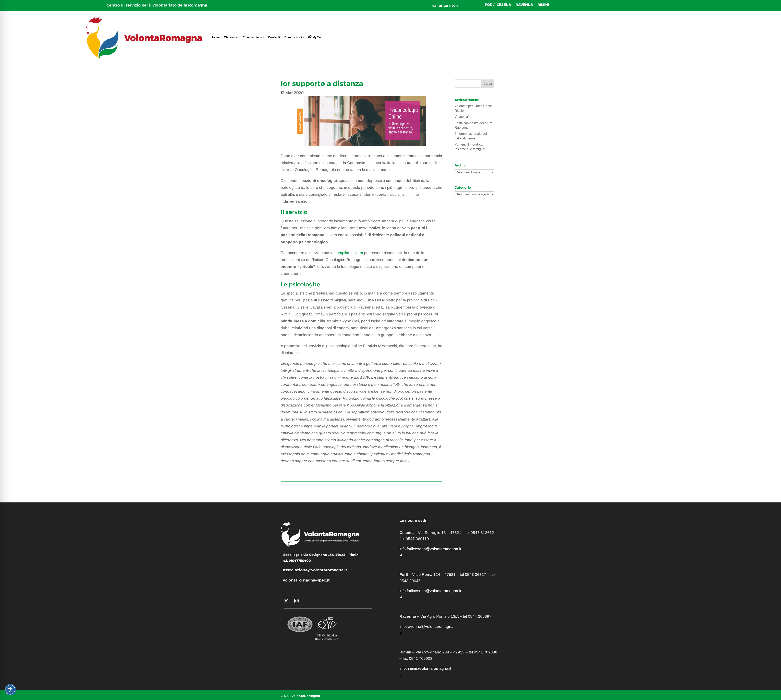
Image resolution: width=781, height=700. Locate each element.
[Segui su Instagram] (296, 601)
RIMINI (543, 5)
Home (215, 37)
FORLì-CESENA (498, 5)
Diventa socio (294, 37)
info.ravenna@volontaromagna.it (427, 626)
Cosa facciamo (253, 37)
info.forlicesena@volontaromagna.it (430, 549)
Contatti (274, 37)
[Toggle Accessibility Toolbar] (10, 689)
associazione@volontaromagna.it (315, 570)
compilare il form (349, 253)
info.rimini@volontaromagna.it (425, 668)
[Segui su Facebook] (401, 555)
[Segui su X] (286, 601)
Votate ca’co (463, 116)
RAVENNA (524, 5)
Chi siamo (231, 37)
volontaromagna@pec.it (306, 580)
